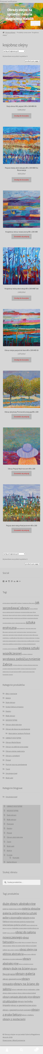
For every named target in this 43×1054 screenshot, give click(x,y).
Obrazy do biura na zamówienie (18, 729)
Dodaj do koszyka (21, 116)
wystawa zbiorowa (17, 665)
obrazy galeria (25, 973)
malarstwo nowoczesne (19, 928)
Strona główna (10, 32)
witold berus (6, 638)
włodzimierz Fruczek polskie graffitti (12, 671)
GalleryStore (12, 862)
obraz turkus (27, 954)
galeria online (11, 913)
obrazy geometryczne (12, 979)
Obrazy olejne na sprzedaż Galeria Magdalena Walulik (20, 14)
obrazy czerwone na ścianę (26, 964)
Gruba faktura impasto (15, 707)
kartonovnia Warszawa (27, 612)
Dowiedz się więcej (21, 236)
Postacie (10, 824)
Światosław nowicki (8, 674)
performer (36, 615)
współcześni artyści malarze (17, 638)
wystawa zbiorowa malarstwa (30, 665)
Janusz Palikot (34, 608)
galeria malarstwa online (12, 909)
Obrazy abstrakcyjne (14, 724)
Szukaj (21, 1050)
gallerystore (22, 917)
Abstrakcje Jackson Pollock (19, 733)
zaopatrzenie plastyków (28, 671)
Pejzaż (8, 760)
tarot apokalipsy (21, 628)
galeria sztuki (28, 913)
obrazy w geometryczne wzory (23, 1005)
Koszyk (33, 1048)
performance (30, 615)
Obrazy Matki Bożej (13, 742)
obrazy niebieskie (17, 990)
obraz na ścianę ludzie (19, 946)
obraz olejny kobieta (13, 950)
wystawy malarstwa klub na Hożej (11, 668)
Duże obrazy (10, 702)
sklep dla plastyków (20, 623)
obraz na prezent (26, 942)
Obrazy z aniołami (13, 756)
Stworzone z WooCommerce (14, 1040)
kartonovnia (17, 612)
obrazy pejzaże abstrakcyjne (17, 996)
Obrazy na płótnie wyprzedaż (17, 747)
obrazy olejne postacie (10, 993)
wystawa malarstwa (29, 638)
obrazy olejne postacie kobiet (26, 993)
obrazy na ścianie (22, 615)
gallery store (9, 917)
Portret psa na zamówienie (16, 764)
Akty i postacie (11, 693)
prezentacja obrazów (32, 618)
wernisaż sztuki (12, 632)
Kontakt (16, 857)
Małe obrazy (10, 716)
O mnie (9, 855)
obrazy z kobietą (28, 1015)
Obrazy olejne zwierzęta (15, 751)
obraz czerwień (11, 933)
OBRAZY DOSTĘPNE (13, 738)
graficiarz (19, 603)
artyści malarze (6, 603)
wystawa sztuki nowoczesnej (10, 648)
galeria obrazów (31, 908)
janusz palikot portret (8, 612)
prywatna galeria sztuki (9, 623)
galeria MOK (14, 603)
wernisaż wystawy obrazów (15, 635)
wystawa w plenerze (27, 654)
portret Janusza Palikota (20, 618)
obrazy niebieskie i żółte (31, 989)
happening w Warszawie (28, 603)
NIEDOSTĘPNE (11, 720)
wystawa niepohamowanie (29, 644)
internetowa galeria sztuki (14, 925)
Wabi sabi (9, 778)
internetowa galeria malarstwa (22, 921)
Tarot (8, 769)
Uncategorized (11, 773)
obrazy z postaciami (14, 1019)
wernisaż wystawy (21, 632)
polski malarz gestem (8, 618)
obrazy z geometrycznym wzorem (17, 1010)
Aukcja (8, 698)
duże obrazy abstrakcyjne (19, 904)
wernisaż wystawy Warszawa (30, 635)
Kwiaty (8, 711)
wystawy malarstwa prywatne (28, 668)
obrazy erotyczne (13, 615)
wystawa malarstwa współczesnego (25, 641)
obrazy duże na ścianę (16, 968)
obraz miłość (18, 942)
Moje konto (7, 1050)
